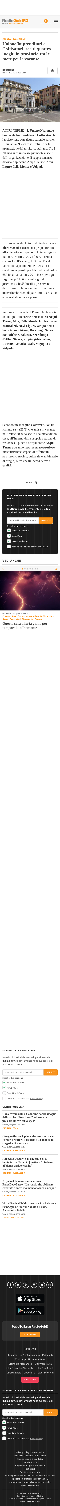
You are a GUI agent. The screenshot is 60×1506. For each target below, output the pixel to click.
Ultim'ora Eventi (45, 1368)
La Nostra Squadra (30, 1355)
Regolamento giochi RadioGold (30, 1465)
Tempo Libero (9, 1217)
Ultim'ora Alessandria (20, 1364)
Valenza (21, 1217)
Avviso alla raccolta (30, 1485)
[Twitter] (18, 1285)
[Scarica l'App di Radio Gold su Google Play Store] (30, 1310)
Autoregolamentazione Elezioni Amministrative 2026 (30, 1475)
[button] (57, 569)
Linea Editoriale (30, 1462)
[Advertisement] (30, 205)
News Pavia (16, 536)
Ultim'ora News (36, 1359)
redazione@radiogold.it (41, 1498)
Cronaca (7, 39)
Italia (15, 1128)
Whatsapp (20, 1359)
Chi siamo (12, 1355)
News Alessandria (20, 530)
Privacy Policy (41, 546)
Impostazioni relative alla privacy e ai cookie (30, 1482)
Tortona (38, 619)
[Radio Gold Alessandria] (15, 21)
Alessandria (31, 616)
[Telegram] (42, 1285)
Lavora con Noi (45, 1372)
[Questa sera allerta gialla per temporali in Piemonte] (30, 590)
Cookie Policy (37, 1452)
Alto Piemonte (45, 616)
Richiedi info (30, 1334)
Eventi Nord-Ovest (20, 541)
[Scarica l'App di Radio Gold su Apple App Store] (30, 1298)
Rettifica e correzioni (30, 1472)
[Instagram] (34, 1285)
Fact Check (30, 1469)
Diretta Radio (14, 1372)
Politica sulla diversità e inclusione (30, 1455)
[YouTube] (26, 1285)
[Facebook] (10, 1285)
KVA (38, 1501)
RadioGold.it (38, 1493)
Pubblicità (47, 1355)
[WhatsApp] (49, 1285)
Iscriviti (46, 520)
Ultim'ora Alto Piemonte (19, 1368)
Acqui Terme (19, 39)
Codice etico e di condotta (30, 1459)
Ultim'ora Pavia (43, 1364)
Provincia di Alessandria (21, 619)
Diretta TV (29, 1372)
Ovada (5, 619)
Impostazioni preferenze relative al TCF (30, 1478)
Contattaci (30, 1380)
